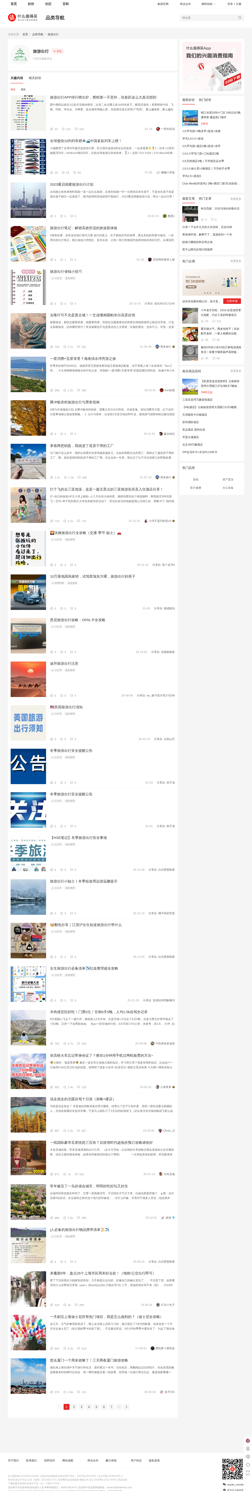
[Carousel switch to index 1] (205, 293)
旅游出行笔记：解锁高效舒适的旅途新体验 (83, 228)
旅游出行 (53, 34)
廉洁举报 (111, 1460)
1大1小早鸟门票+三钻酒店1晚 (200, 153)
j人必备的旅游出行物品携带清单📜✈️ (79, 1230)
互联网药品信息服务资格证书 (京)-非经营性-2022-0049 (87, 1479)
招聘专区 (49, 1460)
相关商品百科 (191, 371)
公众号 (58, 757)
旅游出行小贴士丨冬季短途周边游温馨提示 (83, 881)
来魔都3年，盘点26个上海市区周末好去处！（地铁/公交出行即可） (103, 1273)
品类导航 (55, 17)
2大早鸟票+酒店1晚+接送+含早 (201, 146)
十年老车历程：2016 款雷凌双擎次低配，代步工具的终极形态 (221, 312)
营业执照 (122, 1479)
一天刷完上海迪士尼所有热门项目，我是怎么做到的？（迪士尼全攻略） (106, 1317)
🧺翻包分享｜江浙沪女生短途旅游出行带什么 (86, 925)
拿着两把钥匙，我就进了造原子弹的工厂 (82, 446)
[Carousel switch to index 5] (216, 293)
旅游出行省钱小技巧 (66, 272)
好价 (31, 4)
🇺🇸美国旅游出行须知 (66, 707)
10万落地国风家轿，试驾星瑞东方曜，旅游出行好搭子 (92, 576)
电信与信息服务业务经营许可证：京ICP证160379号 (68, 1476)
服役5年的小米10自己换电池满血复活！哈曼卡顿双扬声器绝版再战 (221, 350)
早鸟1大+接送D (191, 176)
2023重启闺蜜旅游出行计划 (71, 184)
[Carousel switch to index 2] (207, 293)
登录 (230, 4)
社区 (48, 4)
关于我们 (13, 1460)
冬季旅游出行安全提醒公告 (71, 751)
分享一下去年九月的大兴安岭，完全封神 (207, 227)
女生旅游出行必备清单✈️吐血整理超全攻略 (84, 968)
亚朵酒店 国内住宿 (193, 429)
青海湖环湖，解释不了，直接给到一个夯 (207, 234)
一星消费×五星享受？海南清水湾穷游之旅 (83, 359)
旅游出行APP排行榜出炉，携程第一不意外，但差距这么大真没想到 (103, 97)
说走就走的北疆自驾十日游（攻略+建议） (83, 1099)
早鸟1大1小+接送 (193, 138)
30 (206, 358)
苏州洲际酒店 (190, 422)
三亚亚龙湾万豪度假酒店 (197, 399)
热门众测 (188, 261)
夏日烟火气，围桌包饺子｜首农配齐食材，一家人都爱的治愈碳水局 (220, 331)
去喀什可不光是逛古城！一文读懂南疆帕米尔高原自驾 (92, 315)
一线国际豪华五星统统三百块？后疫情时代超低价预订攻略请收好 (101, 1143)
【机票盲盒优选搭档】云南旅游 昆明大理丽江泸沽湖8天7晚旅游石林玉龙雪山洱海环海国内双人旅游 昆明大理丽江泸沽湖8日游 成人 (220, 384)
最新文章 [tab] (188, 198)
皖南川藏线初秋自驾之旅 (197, 242)
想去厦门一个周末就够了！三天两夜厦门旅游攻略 (89, 1360)
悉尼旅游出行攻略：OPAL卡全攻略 (77, 620)
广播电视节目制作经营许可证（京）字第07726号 (34, 1483)
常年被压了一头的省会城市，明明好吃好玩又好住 (89, 1186)
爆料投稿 (206, 4)
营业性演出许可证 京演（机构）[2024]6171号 (32, 1479)
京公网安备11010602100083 (23, 1476)
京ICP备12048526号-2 (110, 1476)
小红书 (58, 278)
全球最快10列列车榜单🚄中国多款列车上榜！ (86, 141)
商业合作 (185, 4)
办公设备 (227, 487)
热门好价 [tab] (205, 99)
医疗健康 (195, 487)
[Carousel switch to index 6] (218, 293)
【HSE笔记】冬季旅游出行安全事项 (78, 838)
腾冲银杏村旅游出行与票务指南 (75, 402)
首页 (25, 34)
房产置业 (227, 479)
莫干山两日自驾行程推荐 (197, 249)
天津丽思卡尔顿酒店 (194, 414)
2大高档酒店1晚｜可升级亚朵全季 (203, 161)
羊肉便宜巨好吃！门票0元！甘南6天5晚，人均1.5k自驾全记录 (99, 1012)
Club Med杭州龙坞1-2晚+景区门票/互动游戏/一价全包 (215, 183)
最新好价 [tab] (188, 99)
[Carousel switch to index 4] (213, 293)
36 (206, 339)
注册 (238, 4)
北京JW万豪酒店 (192, 444)
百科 (66, 4)
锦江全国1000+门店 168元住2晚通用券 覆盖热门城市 (221, 115)
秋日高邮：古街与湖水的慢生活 (220, 208)
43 (206, 321)
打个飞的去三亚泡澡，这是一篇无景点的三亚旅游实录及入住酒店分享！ (106, 489)
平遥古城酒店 (190, 437)
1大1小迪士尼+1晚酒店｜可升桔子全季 (206, 168)
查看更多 (235, 198)
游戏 (195, 479)
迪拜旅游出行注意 (64, 663)
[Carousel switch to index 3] (210, 293)
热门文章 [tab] (205, 198)
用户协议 (136, 1460)
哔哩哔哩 (59, 583)
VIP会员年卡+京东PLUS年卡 (199, 452)
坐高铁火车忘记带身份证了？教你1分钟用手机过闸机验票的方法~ (101, 1055)
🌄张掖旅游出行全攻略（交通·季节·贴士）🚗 (85, 533)
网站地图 (67, 1460)
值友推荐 (70, 278)
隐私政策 (154, 1460)
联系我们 (31, 1460)
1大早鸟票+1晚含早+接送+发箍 (201, 131)
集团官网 (163, 4)
